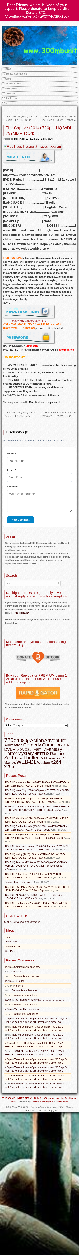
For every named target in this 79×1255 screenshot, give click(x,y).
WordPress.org (12, 951)
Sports (19, 758)
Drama (63, 745)
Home (7, 68)
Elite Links (10, 98)
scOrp (51, 139)
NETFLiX (41, 754)
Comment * (14, 486)
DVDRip (11, 749)
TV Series (18, 971)
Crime (48, 744)
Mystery (26, 753)
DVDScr (26, 749)
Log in (8, 937)
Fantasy (54, 749)
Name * (11, 453)
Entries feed (11, 941)
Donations (10, 88)
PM (6, 103)
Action (37, 740)
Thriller (31, 757)
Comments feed (13, 946)
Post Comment (20, 519)
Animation (13, 745)
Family (39, 749)
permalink (55, 402)
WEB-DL (26, 762)
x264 (56, 762)
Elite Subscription (15, 73)
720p (31, 402)
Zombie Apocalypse (42, 1101)
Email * (11, 470)
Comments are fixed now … (19, 882)
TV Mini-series (49, 758)
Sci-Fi (10, 757)
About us (10, 93)
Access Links (12, 83)
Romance (59, 753)
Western (43, 762)
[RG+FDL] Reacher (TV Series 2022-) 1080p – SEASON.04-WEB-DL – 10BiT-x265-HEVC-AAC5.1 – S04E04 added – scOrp (36, 866)
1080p (23, 740)
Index (7, 78)
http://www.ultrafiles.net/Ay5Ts (29, 320)
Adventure (55, 740)
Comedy (32, 744)
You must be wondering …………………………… (39, 995)
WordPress (62, 1101)
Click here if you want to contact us (22, 922)
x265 (9, 766)
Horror (10, 753)
